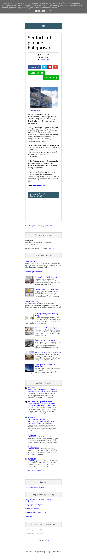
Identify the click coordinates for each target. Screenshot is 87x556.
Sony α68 (28, 516)
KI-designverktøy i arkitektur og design (46, 315)
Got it (50, 11)
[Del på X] (44, 67)
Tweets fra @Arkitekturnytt (35, 487)
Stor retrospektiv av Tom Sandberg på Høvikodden (39, 500)
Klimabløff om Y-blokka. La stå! (46, 277)
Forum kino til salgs (32, 301)
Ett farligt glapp (33, 449)
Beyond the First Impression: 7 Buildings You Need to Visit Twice (42, 391)
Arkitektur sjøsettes (35, 437)
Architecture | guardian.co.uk (40, 402)
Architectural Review (36, 471)
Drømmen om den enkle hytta (46, 328)
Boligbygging (45, 59)
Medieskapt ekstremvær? (34, 272)
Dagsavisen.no (39, 185)
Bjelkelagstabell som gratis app (46, 289)
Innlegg (30, 530)
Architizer (32, 388)
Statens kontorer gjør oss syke (46, 340)
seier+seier (36, 110)
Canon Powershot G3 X (33, 509)
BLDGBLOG (32, 459)
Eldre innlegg (51, 77)
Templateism (56, 551)
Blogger (47, 540)
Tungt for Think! (31, 261)
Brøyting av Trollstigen (33, 505)
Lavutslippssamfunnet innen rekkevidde (45, 365)
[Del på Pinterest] (49, 67)
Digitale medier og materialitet (42, 226)
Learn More (40, 11)
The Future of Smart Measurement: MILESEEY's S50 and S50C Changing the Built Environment (42, 421)
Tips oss (52, 248)
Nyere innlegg (36, 72)
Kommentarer (33, 534)
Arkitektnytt (33, 435)
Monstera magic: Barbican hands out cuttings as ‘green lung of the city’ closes (43, 404)
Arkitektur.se (33, 447)
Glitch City (31, 461)
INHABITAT (32, 417)
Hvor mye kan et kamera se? (35, 512)
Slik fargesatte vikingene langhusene (48, 352)
